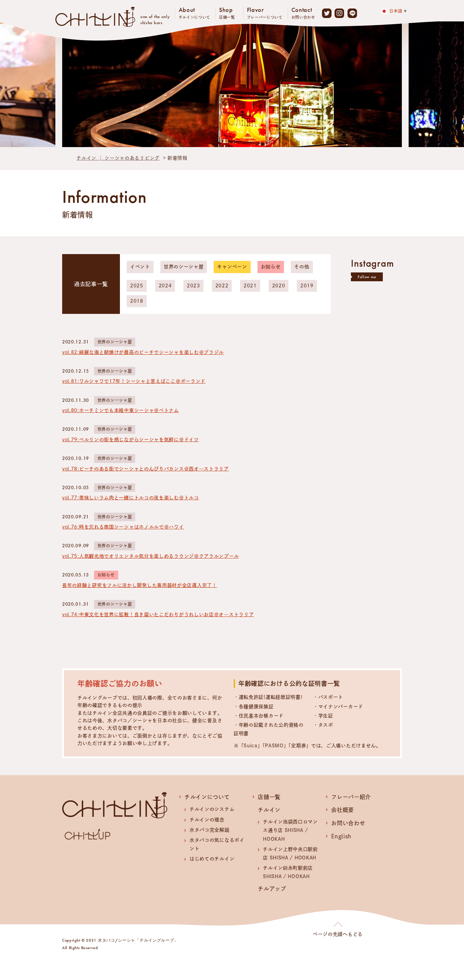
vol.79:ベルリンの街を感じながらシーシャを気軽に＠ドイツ (130, 439)
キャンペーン (232, 266)
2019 (307, 285)
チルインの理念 (207, 819)
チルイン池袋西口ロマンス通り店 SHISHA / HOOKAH (290, 830)
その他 (301, 266)
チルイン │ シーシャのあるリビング (118, 158)
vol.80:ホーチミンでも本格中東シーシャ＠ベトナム (120, 410)
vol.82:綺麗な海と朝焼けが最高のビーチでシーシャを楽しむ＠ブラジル (143, 352)
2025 (136, 285)
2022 (222, 285)
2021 (250, 285)
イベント (140, 266)
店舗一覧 (269, 797)
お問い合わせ (348, 823)
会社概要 (342, 810)
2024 (165, 285)
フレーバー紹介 (351, 797)
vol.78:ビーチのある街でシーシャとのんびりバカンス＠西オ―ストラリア (145, 468)
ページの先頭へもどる (338, 934)
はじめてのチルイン (212, 858)
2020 (278, 285)
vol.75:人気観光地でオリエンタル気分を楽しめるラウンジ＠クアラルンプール (150, 556)
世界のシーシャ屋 (184, 266)
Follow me (367, 277)
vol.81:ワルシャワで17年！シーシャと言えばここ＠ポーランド (134, 381)
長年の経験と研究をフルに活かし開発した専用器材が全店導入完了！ (139, 585)
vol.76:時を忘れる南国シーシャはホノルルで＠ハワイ (123, 526)
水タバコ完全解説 (210, 829)
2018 (136, 301)
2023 (193, 285)
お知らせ (271, 266)
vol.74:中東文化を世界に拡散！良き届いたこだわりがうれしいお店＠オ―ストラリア (158, 614)
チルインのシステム (212, 809)
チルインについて (207, 797)
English (341, 836)
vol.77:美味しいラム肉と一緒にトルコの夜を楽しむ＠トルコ (130, 497)
